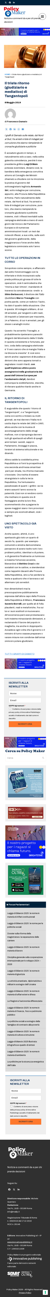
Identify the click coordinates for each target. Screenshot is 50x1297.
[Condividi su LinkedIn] (14, 129)
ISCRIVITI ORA (25, 724)
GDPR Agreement (17, 706)
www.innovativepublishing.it (19, 1242)
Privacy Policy (25, 1293)
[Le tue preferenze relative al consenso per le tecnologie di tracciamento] (45, 1292)
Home (7, 74)
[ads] (25, 35)
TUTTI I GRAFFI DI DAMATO (19, 654)
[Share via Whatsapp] (19, 129)
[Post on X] (6, 129)
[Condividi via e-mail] (23, 129)
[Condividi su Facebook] (10, 129)
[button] (42, 16)
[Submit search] (43, 758)
